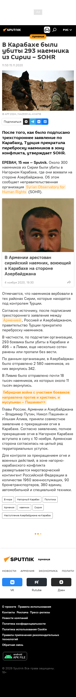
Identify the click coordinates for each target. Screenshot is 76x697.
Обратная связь (12, 645)
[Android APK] (15, 656)
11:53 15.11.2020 (12, 65)
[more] (69, 282)
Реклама (22, 612)
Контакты (8, 612)
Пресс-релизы (40, 612)
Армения (9, 507)
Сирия (38, 507)
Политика (50, 499)
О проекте (9, 607)
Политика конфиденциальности (24, 623)
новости (9, 571)
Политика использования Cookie (24, 629)
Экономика (48, 571)
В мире (8, 499)
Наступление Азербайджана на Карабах (27, 515)
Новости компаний (15, 618)
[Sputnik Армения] (12, 31)
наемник (24, 507)
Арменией (12, 320)
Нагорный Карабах (28, 499)
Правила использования (34, 607)
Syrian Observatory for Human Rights (34, 189)
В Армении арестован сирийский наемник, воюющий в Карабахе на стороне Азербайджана (38, 265)
